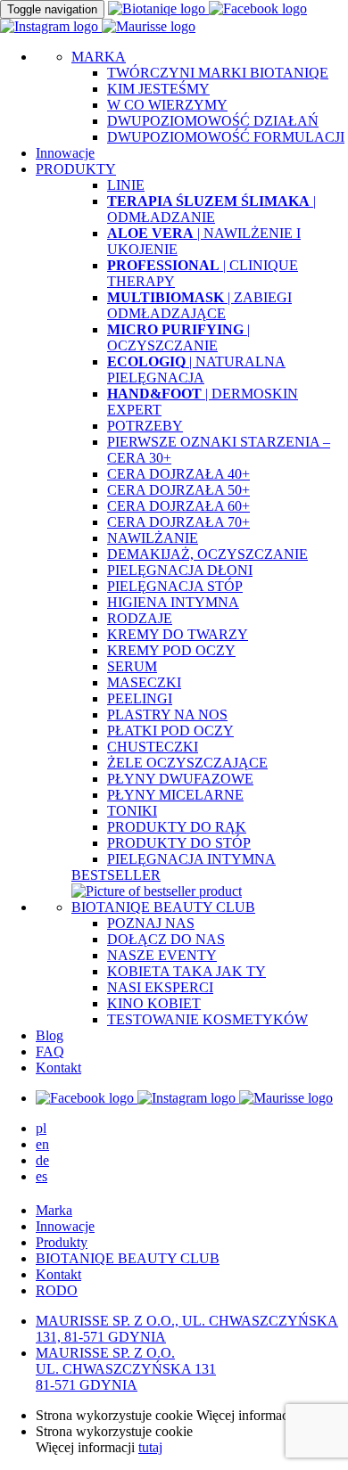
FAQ (50, 1051)
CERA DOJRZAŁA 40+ (178, 473)
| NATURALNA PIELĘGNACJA (196, 369)
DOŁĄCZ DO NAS (166, 939)
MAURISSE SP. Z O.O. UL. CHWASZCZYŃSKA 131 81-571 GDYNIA (126, 1368)
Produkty (61, 1242)
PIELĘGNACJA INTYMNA (191, 858)
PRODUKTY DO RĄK (176, 826)
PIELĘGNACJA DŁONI (180, 570)
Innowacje (65, 152)
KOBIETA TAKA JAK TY (186, 971)
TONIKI (132, 810)
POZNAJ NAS (151, 923)
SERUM (132, 666)
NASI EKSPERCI (160, 987)
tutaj (150, 1447)
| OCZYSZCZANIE (178, 337)
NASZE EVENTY (162, 955)
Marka (54, 1210)
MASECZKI (144, 682)
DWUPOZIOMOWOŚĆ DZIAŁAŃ (213, 120)
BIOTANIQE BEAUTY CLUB (163, 907)
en (42, 1144)
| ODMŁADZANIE (211, 209)
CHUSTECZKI (152, 746)
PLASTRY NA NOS (167, 714)
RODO (57, 1290)
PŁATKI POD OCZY (170, 730)
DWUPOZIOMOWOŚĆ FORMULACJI (225, 136)
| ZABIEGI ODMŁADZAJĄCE (199, 305)
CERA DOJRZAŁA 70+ (178, 522)
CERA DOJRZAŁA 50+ (178, 489)
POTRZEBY (145, 425)
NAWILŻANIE (152, 538)
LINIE (126, 185)
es (41, 1176)
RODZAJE (139, 618)
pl (41, 1128)
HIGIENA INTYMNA (173, 602)
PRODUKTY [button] (76, 169)
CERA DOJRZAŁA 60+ (178, 505)
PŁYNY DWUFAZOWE (180, 778)
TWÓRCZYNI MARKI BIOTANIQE (217, 72)
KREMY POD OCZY (171, 650)
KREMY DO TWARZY (177, 634)
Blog (49, 1035)
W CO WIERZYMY (167, 104)
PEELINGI (139, 698)
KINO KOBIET (154, 1003)
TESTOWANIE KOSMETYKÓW (207, 1019)
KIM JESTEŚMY (158, 88)
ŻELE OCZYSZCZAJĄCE (187, 762)
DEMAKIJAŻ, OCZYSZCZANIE (207, 554)
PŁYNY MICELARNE (175, 794)
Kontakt (58, 1067)
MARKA (98, 56)
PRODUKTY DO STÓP (179, 842)
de (42, 1160)
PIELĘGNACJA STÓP (175, 586)
